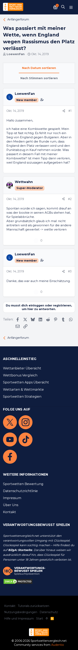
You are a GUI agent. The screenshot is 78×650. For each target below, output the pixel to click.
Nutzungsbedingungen (20, 612)
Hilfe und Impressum (19, 618)
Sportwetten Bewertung (23, 484)
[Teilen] (64, 111)
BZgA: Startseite (20, 550)
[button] (71, 7)
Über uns (10, 505)
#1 (70, 111)
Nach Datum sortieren (39, 68)
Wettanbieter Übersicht (22, 368)
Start (39, 618)
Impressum (12, 498)
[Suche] (63, 7)
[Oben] (46, 619)
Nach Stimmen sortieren (39, 78)
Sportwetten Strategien (22, 396)
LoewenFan (16, 54)
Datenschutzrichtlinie (20, 491)
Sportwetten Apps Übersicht (26, 382)
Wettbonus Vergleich (20, 375)
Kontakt (9, 512)
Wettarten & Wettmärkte (23, 389)
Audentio (57, 645)
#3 (70, 271)
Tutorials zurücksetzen (33, 606)
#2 (70, 199)
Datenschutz (49, 612)
